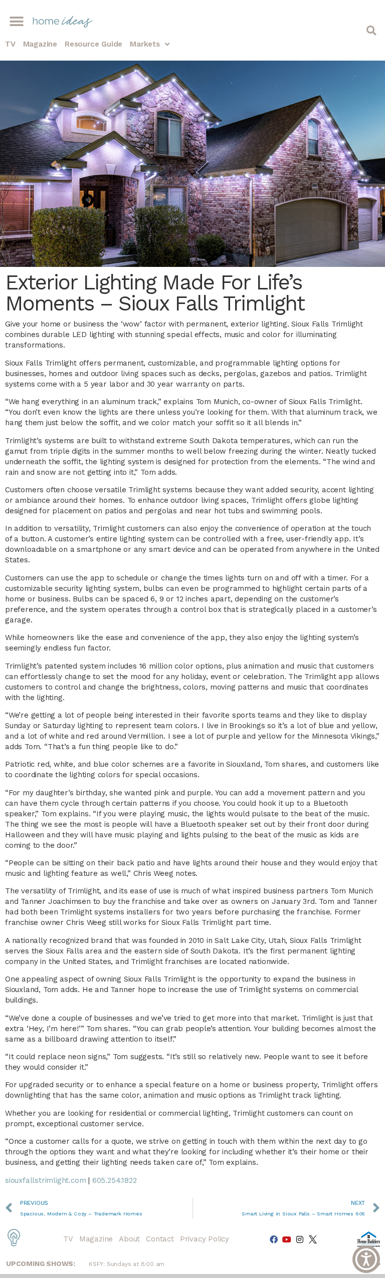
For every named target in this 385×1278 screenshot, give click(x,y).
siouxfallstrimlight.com (45, 1180)
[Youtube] (287, 1239)
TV (10, 44)
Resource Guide (93, 44)
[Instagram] (300, 1239)
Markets (145, 44)
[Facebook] (274, 1239)
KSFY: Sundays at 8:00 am (126, 1263)
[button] (16, 21)
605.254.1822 (114, 1180)
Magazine (40, 44)
